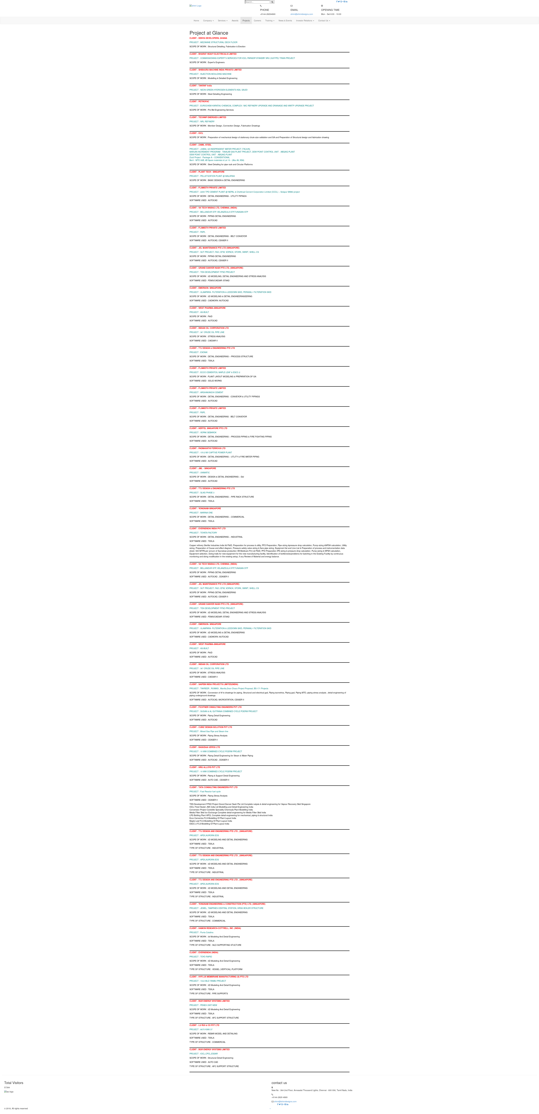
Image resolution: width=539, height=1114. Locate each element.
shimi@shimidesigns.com (302, 14)
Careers (257, 20)
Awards (235, 20)
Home (196, 20)
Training (269, 20)
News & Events (285, 20)
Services (222, 20)
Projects (246, 20)
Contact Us (323, 20)
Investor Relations (304, 20)
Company (207, 20)
